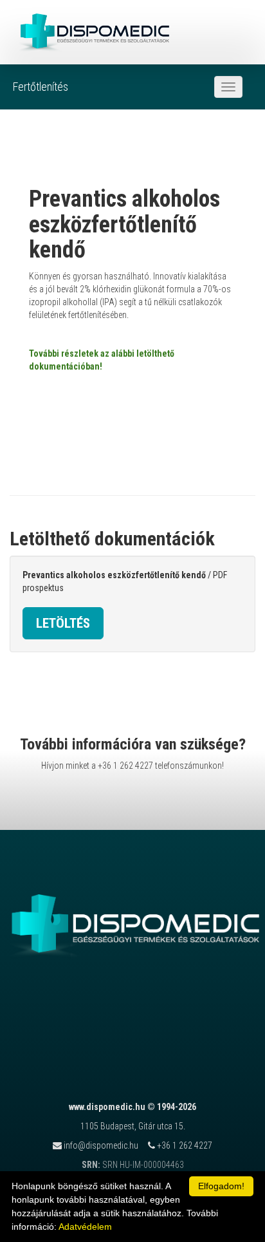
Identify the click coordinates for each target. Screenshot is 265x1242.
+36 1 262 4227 (125, 765)
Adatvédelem (85, 1226)
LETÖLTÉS (63, 623)
